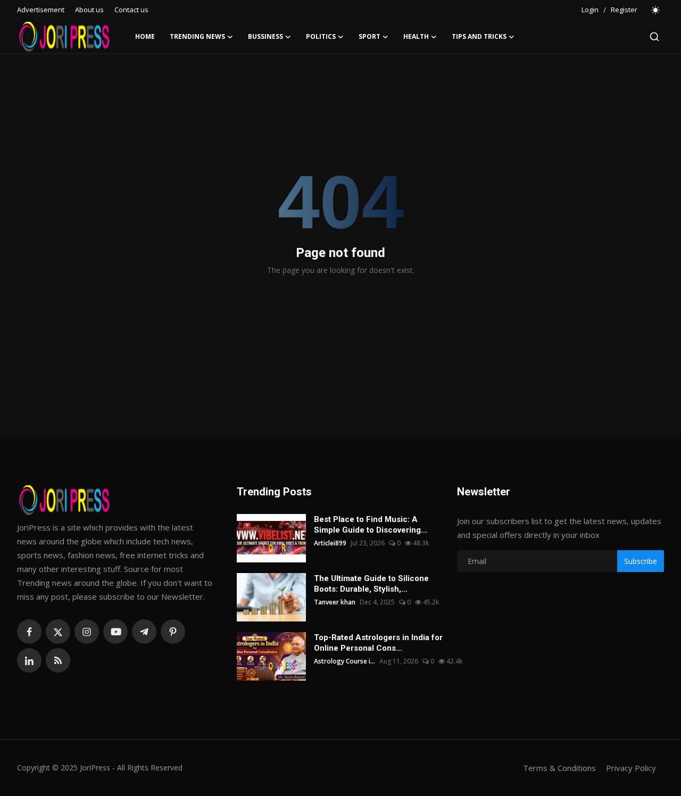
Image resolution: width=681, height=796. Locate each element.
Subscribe (640, 561)
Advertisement (40, 9)
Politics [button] (321, 36)
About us (89, 9)
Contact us (131, 9)
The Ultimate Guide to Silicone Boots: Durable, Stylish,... (371, 584)
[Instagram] (86, 631)
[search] (654, 36)
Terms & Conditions (559, 767)
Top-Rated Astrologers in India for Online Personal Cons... (378, 643)
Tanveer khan (334, 602)
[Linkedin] (29, 660)
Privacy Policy (631, 767)
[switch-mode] (656, 10)
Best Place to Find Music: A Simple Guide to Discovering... (370, 525)
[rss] (58, 660)
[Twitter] (58, 631)
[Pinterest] (173, 631)
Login (590, 9)
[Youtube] (115, 631)
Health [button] (416, 36)
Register (624, 9)
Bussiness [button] (265, 36)
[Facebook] (29, 631)
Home (145, 36)
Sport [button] (369, 36)
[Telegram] (144, 631)
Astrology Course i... (344, 661)
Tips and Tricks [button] (479, 36)
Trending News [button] (197, 36)
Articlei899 (330, 543)
